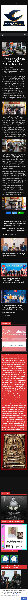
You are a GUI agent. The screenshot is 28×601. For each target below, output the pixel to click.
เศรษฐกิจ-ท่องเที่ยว (5, 55)
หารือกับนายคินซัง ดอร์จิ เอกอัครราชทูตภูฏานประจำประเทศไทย (13, 254)
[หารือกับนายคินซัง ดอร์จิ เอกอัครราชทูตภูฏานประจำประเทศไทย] (14, 238)
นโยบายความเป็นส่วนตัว (12, 594)
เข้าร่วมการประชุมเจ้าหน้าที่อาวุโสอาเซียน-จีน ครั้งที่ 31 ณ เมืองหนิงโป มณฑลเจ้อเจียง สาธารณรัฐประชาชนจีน (13, 280)
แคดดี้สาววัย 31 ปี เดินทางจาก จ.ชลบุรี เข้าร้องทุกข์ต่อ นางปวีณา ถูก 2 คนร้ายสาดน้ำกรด (13, 229)
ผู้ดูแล (12, 67)
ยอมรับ (24, 598)
